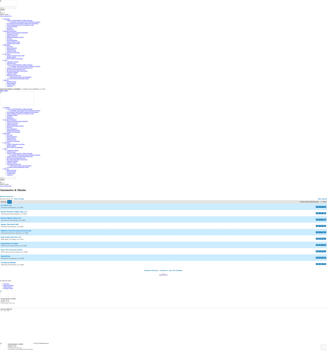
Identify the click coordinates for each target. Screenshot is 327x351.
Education (9, 28)
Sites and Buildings (12, 40)
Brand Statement (11, 83)
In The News (6, 54)
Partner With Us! (11, 49)
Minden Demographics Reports (15, 37)
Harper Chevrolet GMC (10, 224)
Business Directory (12, 48)
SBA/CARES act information (15, 58)
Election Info (10, 29)
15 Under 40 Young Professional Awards (18, 78)
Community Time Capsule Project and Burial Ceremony (25, 22)
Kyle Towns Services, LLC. (11, 237)
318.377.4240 (3, 90)
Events (5, 60)
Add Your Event (11, 63)
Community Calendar (12, 61)
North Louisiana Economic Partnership (17, 32)
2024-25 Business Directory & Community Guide (20, 25)
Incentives (9, 38)
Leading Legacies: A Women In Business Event (19, 68)
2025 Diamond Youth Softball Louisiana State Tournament (22, 23)
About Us (6, 80)
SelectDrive (5, 256)
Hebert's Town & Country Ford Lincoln (16, 231)
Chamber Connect (12, 74)
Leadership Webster (12, 26)
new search (322, 199)
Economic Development (9, 31)
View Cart (3, 16)
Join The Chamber (175, 270)
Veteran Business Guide (13, 42)
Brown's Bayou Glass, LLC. (11, 218)
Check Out (8, 16)
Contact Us (10, 86)
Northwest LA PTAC (12, 34)
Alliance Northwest (12, 35)
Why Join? (10, 46)
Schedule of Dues (11, 51)
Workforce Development (13, 43)
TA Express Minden (8, 262)
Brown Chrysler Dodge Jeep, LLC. (14, 212)
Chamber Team (11, 84)
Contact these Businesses (309, 202)
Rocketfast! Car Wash (9, 243)
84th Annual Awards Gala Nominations (20, 77)
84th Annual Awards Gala (14, 75)
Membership (6, 45)
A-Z (9, 202)
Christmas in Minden (12, 72)
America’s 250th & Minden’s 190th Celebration (19, 20)
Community (6, 19)
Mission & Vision (11, 81)
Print (324, 202)
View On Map (19, 199)
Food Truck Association (13, 52)
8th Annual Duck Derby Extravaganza (17, 71)
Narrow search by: (6, 196)
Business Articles (11, 57)
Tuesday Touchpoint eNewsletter (16, 55)
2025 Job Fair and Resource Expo (16, 69)
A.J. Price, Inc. (6, 205)
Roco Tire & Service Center (12, 250)
